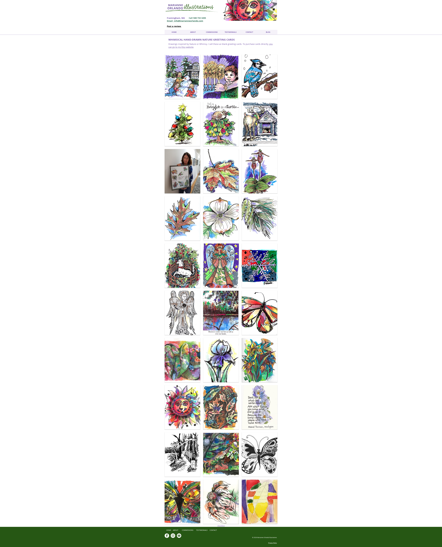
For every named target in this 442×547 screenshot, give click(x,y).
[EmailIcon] (179, 535)
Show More (221, 526)
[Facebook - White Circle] (167, 535)
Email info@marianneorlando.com (185, 20)
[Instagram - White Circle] (173, 535)
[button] (182, 77)
